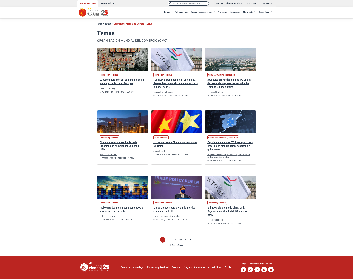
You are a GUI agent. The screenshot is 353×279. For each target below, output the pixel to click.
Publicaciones (181, 12)
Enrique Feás (159, 216)
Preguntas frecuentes (194, 267)
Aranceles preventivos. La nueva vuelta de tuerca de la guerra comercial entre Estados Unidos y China (229, 83)
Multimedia (248, 12)
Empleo (228, 267)
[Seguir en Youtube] (271, 270)
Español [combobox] (266, 3)
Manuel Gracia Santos (216, 154)
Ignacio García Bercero (163, 92)
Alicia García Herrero (108, 154)
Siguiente (183, 240)
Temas (167, 12)
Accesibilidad (214, 267)
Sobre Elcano (265, 12)
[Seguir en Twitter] (250, 270)
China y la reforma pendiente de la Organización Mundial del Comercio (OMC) (119, 146)
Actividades (235, 12)
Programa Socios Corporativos (228, 3)
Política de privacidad (158, 267)
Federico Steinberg (107, 88)
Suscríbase (251, 3)
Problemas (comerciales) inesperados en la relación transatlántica (122, 209)
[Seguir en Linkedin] (264, 270)
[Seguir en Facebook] (243, 270)
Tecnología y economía (109, 75)
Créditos (176, 267)
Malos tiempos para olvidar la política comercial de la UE (174, 209)
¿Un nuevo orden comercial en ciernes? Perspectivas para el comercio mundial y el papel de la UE (175, 83)
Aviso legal (138, 267)
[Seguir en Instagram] (257, 270)
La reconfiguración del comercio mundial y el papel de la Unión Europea (122, 81)
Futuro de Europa (161, 137)
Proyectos (222, 12)
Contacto (125, 267)
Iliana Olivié (232, 154)
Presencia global (107, 3)
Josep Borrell (159, 151)
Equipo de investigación (201, 12)
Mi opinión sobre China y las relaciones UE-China (175, 144)
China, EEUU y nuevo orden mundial (221, 75)
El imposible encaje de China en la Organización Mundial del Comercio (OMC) (227, 211)
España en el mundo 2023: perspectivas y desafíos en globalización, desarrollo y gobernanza (230, 146)
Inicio (99, 24)
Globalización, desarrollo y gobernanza (223, 137)
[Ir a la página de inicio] (96, 11)
